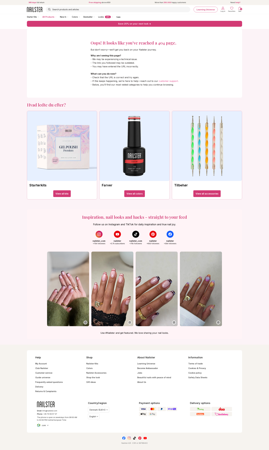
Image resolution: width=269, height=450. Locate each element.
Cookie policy (195, 373)
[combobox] (118, 9)
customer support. (168, 81)
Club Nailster (41, 368)
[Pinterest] (140, 438)
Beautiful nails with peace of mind (154, 377)
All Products (48, 17)
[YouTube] (145, 438)
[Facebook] (124, 438)
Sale (118, 17)
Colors (75, 17)
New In (63, 17)
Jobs (139, 373)
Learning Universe (206, 9)
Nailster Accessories (96, 373)
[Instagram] (129, 438)
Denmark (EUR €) (98, 410)
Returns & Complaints (45, 391)
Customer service (43, 373)
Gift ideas (91, 382)
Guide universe (42, 377)
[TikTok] (134, 438)
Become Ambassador (147, 368)
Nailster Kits (92, 363)
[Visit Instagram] (68, 289)
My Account (41, 363)
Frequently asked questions (49, 382)
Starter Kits (32, 17)
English (93, 416)
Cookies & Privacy (197, 368)
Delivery (39, 386)
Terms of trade (195, 363)
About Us (141, 382)
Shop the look (93, 377)
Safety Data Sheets (197, 377)
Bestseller (88, 17)
